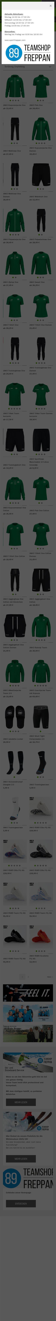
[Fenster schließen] (50, 6)
